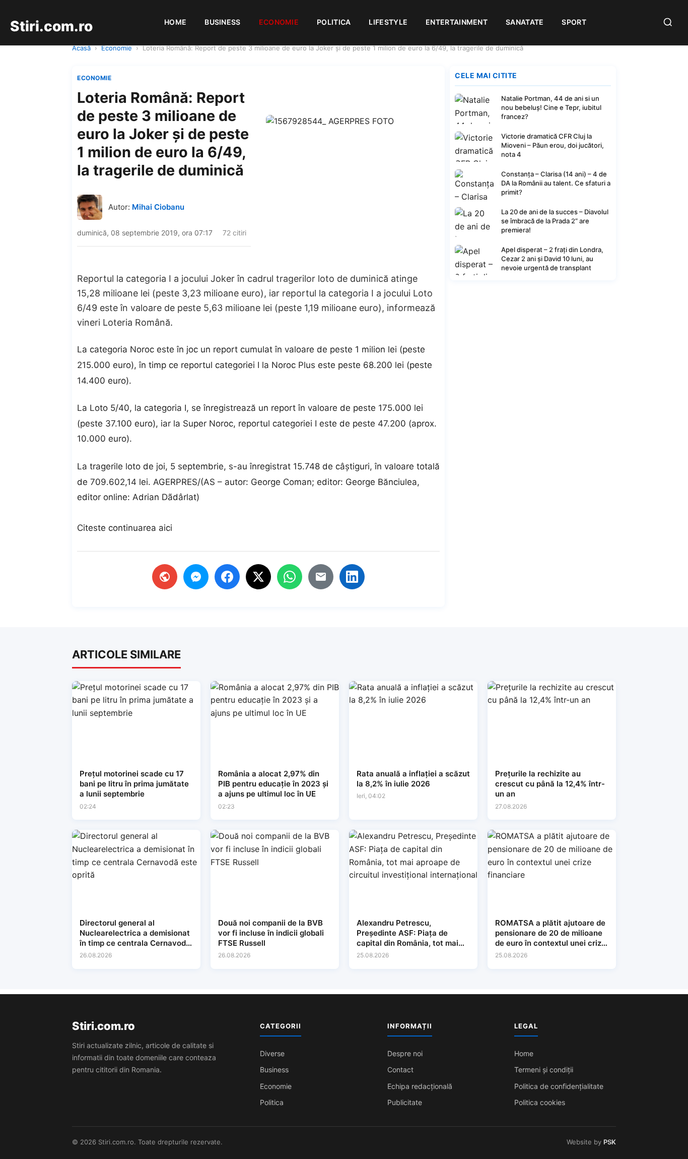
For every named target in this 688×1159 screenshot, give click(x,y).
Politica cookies (539, 1102)
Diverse (272, 1053)
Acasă (81, 48)
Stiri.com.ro (103, 1025)
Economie (279, 22)
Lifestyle (388, 22)
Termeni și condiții (543, 1069)
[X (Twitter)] (258, 576)
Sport (574, 22)
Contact (400, 1069)
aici (165, 528)
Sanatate (524, 22)
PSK (609, 1142)
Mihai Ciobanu (158, 207)
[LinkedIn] (352, 576)
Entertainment (457, 22)
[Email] (320, 576)
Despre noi (405, 1053)
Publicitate (404, 1102)
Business (222, 22)
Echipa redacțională (419, 1086)
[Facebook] (227, 576)
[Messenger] (196, 576)
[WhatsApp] (289, 576)
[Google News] (164, 576)
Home (175, 22)
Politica (334, 22)
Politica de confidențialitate (558, 1086)
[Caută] (668, 23)
